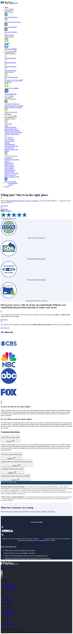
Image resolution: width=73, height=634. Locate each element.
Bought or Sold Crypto (11, 149)
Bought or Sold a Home (12, 159)
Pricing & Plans (9, 35)
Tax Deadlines (9, 599)
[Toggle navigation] (1, 190)
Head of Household (10, 127)
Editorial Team (9, 612)
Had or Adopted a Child (12, 176)
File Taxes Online (10, 586)
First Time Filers (9, 139)
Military (7, 151)
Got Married (8, 158)
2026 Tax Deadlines (11, 49)
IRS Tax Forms (9, 601)
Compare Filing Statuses (12, 134)
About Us (7, 621)
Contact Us (8, 626)
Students (7, 142)
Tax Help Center (9, 117)
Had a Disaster (9, 168)
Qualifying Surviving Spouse (13, 132)
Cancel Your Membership (12, 589)
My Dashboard (12, 183)
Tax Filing (8, 10)
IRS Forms (8, 114)
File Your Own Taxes (11, 17)
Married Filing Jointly (11, 129)
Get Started (4, 206)
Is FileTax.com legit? (11, 624)
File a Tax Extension (11, 27)
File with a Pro (5, 328)
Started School (9, 165)
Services (7, 43)
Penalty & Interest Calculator (13, 107)
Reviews (7, 622)
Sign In (10, 185)
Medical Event (9, 163)
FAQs (6, 597)
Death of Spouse (10, 166)
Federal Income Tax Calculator (14, 105)
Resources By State (10, 181)
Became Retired (9, 171)
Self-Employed (9, 148)
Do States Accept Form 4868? (14, 80)
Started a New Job (10, 175)
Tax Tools (8, 97)
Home (6, 7)
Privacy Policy (9, 607)
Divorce (7, 161)
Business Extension (10, 66)
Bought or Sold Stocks (11, 146)
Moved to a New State (11, 173)
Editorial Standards (10, 614)
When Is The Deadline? (12, 88)
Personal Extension (10, 58)
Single (6, 125)
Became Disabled (10, 170)
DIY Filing (4, 319)
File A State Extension (11, 77)
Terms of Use (9, 609)
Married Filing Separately (12, 131)
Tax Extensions (9, 52)
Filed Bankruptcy (10, 144)
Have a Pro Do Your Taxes (13, 22)
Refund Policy (9, 611)
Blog (6, 596)
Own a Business (9, 141)
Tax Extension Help (11, 94)
